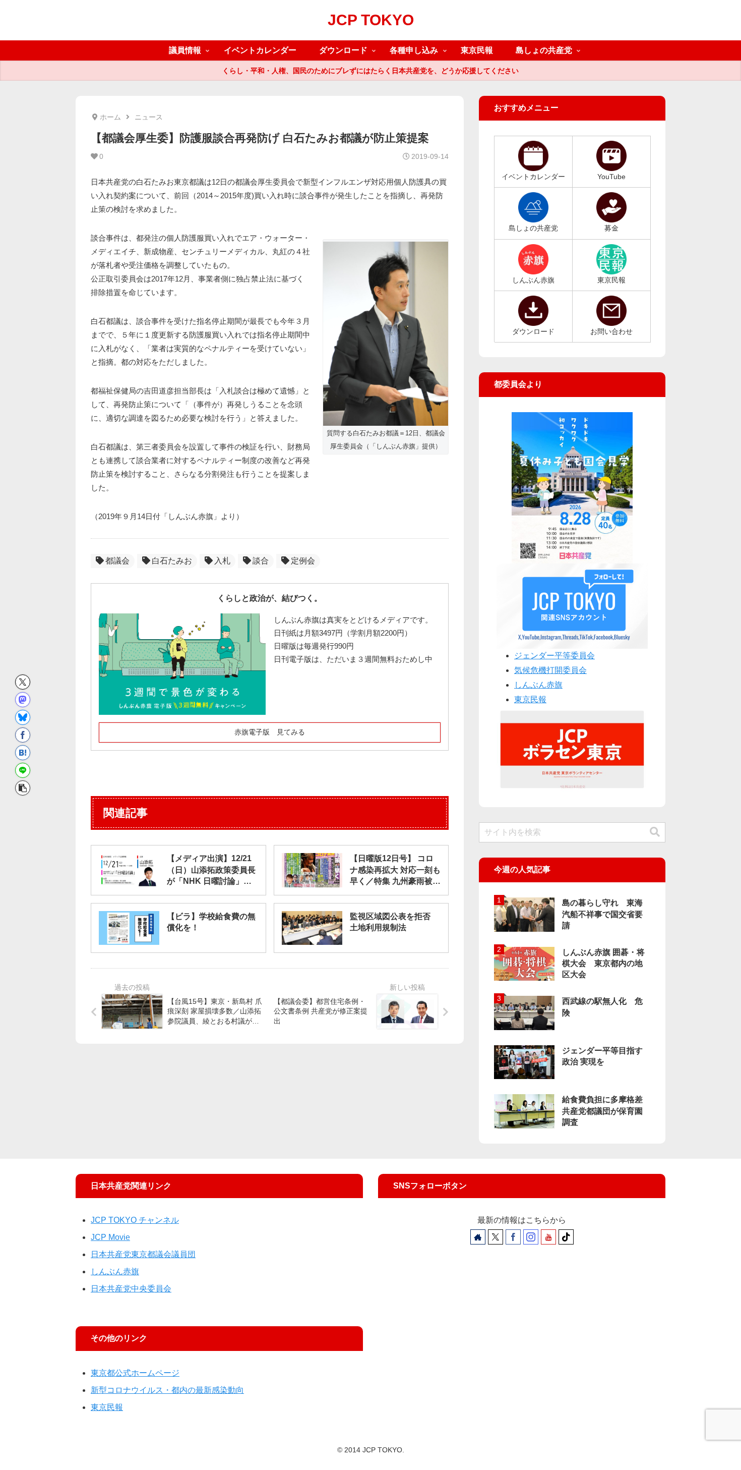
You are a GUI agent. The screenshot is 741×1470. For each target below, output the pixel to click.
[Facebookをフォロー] (513, 1237)
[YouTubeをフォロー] (548, 1237)
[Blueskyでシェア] (22, 717)
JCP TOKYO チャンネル (135, 1220)
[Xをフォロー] (495, 1237)
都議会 (117, 560)
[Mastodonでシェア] (22, 699)
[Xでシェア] (22, 682)
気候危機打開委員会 (550, 670)
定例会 (303, 560)
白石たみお (172, 560)
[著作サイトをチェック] (477, 1237)
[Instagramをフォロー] (530, 1237)
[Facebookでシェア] (22, 735)
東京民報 (530, 699)
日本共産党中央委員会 (131, 1288)
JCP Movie (110, 1237)
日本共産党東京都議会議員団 (143, 1254)
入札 (222, 560)
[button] (22, 788)
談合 (261, 560)
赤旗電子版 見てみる (269, 732)
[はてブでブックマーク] (22, 752)
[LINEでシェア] (22, 770)
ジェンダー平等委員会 (554, 655)
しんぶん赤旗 (538, 685)
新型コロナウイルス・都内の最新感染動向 (167, 1390)
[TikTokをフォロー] (566, 1237)
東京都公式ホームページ (135, 1373)
